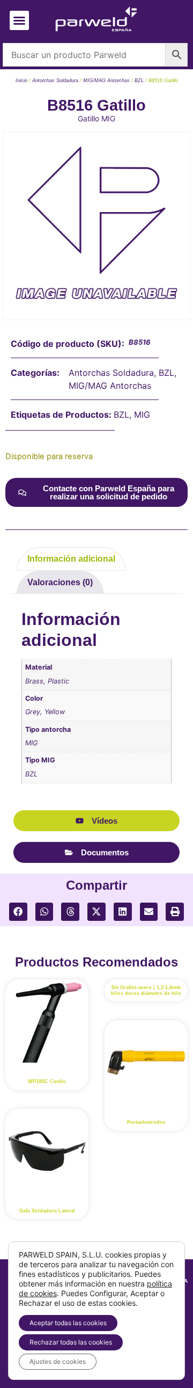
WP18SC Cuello (47, 1081)
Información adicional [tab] (71, 558)
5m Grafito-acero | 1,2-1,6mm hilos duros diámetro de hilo (146, 990)
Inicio (21, 80)
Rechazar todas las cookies (70, 1342)
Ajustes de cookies (57, 1361)
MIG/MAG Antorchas (106, 80)
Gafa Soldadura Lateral (47, 1210)
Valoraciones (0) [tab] (60, 582)
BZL (139, 80)
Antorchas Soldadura (55, 80)
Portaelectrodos (146, 1122)
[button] (19, 20)
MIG (142, 414)
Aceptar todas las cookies (68, 1323)
